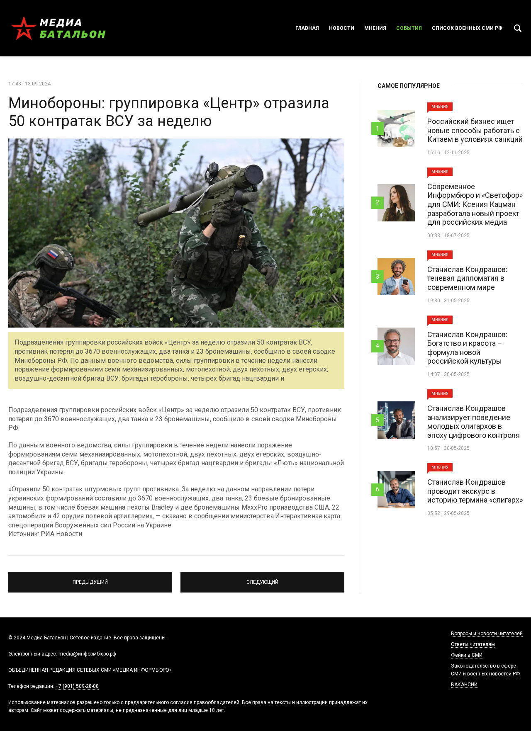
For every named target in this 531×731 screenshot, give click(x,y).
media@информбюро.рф (87, 654)
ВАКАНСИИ (464, 684)
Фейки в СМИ (466, 655)
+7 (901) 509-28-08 (77, 686)
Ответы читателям (473, 644)
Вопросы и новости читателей (487, 633)
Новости (341, 28)
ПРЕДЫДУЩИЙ (90, 578)
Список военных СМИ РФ (467, 28)
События (409, 28)
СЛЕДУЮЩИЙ (262, 578)
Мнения (375, 28)
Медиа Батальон (58, 28)
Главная (307, 28)
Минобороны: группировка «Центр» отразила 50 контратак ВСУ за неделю (168, 112)
